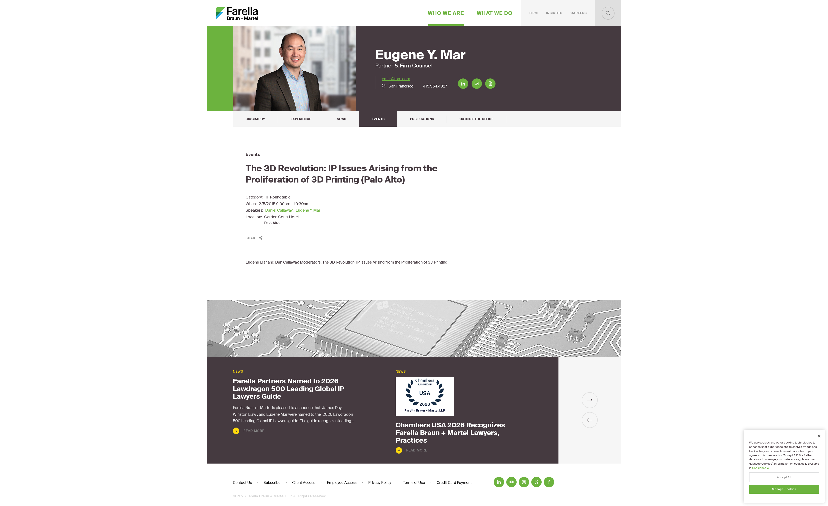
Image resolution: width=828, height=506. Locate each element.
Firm (533, 13)
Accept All (784, 477)
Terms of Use (414, 482)
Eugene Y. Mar (308, 210)
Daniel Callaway (279, 210)
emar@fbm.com (396, 78)
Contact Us (242, 482)
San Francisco (401, 86)
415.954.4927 (435, 86)
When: (251, 203)
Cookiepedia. (760, 468)
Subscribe (272, 482)
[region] (784, 466)
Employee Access (342, 482)
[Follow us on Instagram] (524, 482)
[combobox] (608, 13)
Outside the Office (476, 119)
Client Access (303, 482)
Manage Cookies (784, 489)
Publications (422, 119)
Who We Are (446, 13)
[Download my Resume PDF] (490, 83)
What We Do (495, 13)
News (341, 119)
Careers (579, 13)
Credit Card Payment (454, 482)
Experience (301, 119)
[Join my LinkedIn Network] (463, 83)
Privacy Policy (379, 482)
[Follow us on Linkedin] (499, 482)
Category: (254, 197)
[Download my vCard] (477, 83)
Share (252, 238)
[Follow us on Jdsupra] (536, 482)
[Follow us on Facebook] (549, 482)
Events (378, 119)
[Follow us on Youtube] (511, 482)
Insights (554, 13)
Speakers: (254, 210)
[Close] (819, 436)
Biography (255, 119)
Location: (254, 217)
